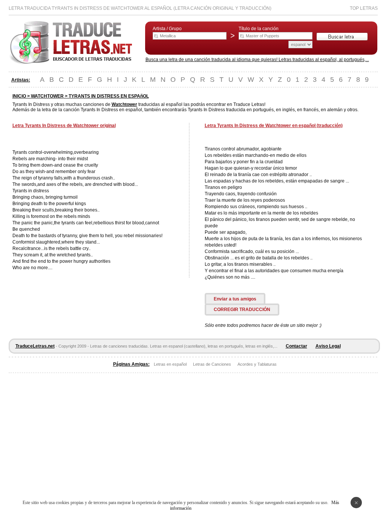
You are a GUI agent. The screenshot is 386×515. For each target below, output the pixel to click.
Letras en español (170, 364)
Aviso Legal (328, 346)
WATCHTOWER (47, 96)
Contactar (296, 346)
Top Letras (364, 8)
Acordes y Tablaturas (257, 364)
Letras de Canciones (212, 364)
